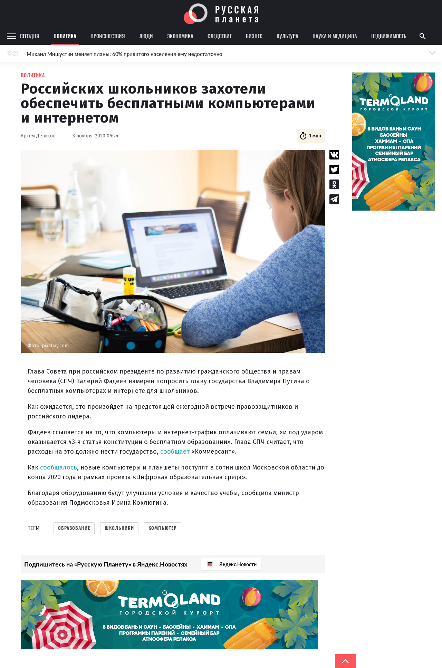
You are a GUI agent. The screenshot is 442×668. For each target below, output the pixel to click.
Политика (65, 36)
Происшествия (107, 36)
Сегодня (29, 36)
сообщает (175, 451)
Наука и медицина (335, 36)
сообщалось (58, 467)
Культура (287, 36)
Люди (146, 36)
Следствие (220, 36)
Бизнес (254, 36)
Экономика (180, 36)
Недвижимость (388, 36)
